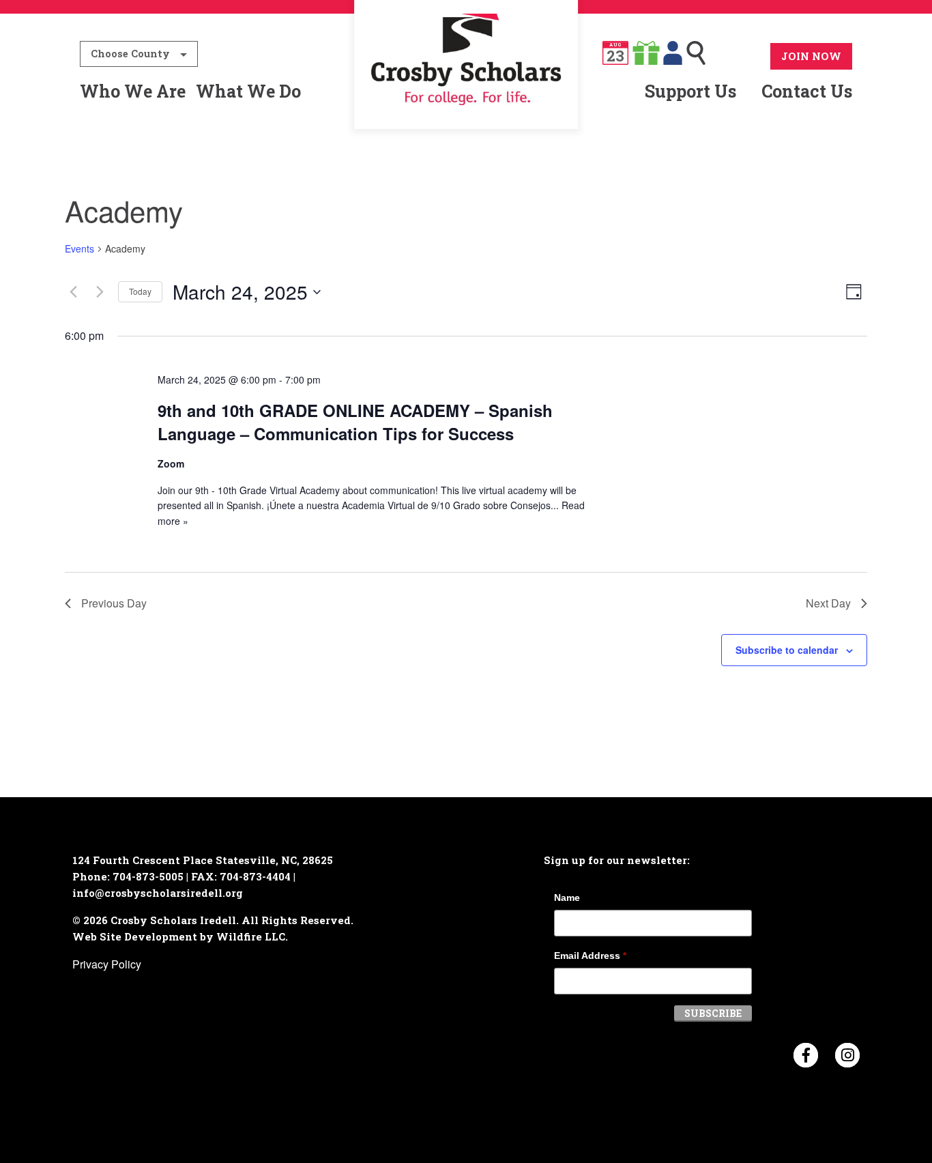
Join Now (811, 56)
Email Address (590, 955)
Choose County (130, 53)
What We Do (248, 91)
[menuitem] (466, 91)
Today (140, 291)
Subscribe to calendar (787, 650)
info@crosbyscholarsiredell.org (157, 893)
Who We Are (133, 91)
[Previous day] (73, 292)
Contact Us (806, 91)
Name (567, 897)
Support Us (690, 91)
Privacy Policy (106, 964)
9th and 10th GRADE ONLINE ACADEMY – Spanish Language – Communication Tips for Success (355, 422)
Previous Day (114, 603)
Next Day (828, 603)
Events (79, 248)
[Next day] (99, 292)
